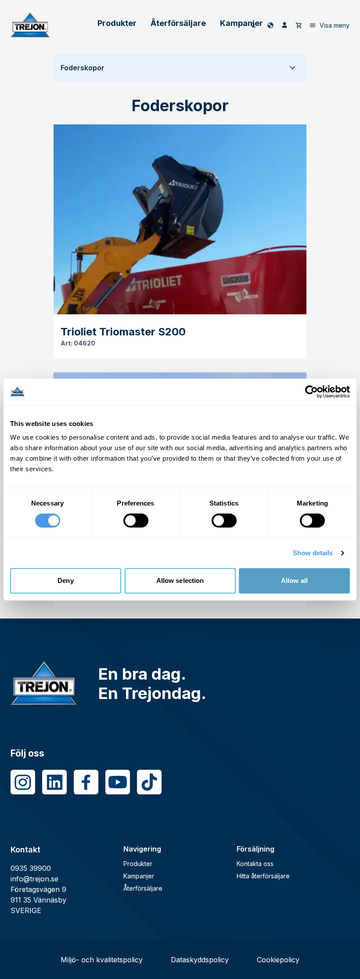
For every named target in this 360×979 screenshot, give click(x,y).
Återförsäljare (178, 23)
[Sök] (253, 25)
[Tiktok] (149, 782)
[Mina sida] (284, 25)
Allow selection (180, 580)
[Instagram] (23, 782)
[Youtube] (117, 782)
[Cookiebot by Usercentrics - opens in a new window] (311, 391)
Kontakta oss (255, 863)
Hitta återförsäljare (263, 876)
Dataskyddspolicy (200, 959)
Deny (65, 580)
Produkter (117, 23)
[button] (180, 68)
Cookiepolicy (278, 959)
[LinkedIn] (54, 782)
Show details (313, 553)
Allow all (294, 580)
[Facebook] (86, 782)
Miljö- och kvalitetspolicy (102, 959)
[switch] (135, 520)
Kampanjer (241, 23)
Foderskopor (82, 67)
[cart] (298, 25)
